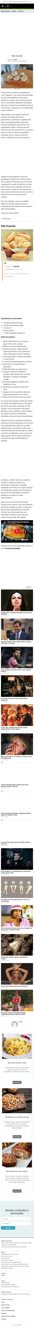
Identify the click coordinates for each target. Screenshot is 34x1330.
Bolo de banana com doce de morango (9, 1254)
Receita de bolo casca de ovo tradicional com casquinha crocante (15, 1266)
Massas (27, 1)
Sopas (10, 1)
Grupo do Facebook (13, 548)
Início (3, 1302)
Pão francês (7, 219)
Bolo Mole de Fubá (5, 1258)
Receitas (3, 1313)
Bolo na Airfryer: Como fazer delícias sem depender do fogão (14, 1264)
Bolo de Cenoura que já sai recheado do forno (11, 1262)
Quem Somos (5, 1305)
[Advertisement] (17, 34)
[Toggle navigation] (2, 6)
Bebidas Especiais (18, 1)
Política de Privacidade (8, 1316)
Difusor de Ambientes (8, 1310)
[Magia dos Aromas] (8, 6)
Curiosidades (5, 1308)
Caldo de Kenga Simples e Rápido (8, 1284)
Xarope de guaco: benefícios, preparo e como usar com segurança (15, 1294)
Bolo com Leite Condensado (7, 1260)
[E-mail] (16, 59)
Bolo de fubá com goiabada (7, 1268)
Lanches (16, 266)
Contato (3, 1319)
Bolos (4, 1)
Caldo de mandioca (5, 1282)
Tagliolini (3, 1275)
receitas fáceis (19, 1325)
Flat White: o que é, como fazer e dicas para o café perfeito (13, 1246)
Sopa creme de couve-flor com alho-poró (10, 1286)
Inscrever (8, 1228)
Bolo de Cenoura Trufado (6, 1256)
